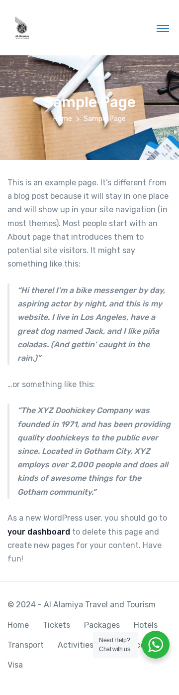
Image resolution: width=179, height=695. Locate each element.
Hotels (146, 625)
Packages (102, 625)
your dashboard (38, 532)
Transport (25, 645)
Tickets (56, 625)
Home (62, 119)
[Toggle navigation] (163, 28)
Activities (75, 645)
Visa (15, 665)
